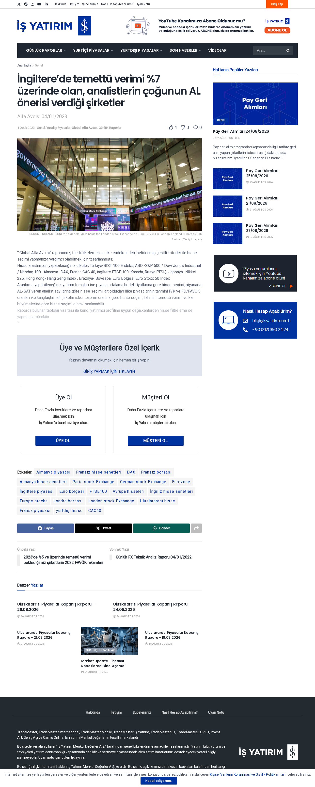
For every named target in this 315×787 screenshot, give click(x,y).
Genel (39, 65)
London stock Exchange (111, 501)
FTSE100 (98, 491)
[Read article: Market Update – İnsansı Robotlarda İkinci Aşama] (109, 641)
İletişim (74, 4)
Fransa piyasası (35, 510)
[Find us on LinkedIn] (46, 4)
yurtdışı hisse (69, 510)
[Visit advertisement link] (208, 26)
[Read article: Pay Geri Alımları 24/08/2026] (255, 103)
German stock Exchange (143, 481)
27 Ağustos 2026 (261, 237)
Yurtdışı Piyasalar (139, 50)
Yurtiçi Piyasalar (91, 50)
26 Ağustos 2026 (32, 616)
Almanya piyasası (53, 472)
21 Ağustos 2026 (32, 643)
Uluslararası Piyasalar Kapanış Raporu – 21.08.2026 (43, 635)
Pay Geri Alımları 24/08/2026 (241, 131)
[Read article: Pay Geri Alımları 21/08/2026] (227, 206)
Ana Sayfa (24, 65)
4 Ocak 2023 (26, 128)
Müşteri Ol (155, 440)
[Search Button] (288, 50)
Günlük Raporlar (44, 50)
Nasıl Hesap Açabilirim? (117, 4)
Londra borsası (68, 501)
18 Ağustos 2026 (160, 643)
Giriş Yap (277, 4)
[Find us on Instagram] (32, 4)
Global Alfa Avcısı (84, 128)
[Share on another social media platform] (196, 528)
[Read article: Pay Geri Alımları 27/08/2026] (227, 233)
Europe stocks (34, 501)
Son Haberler (183, 50)
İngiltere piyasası (37, 491)
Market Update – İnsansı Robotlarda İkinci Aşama (103, 663)
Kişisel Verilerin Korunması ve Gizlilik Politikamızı (247, 774)
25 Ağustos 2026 (261, 182)
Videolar (217, 50)
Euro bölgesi (71, 491)
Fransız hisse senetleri (98, 472)
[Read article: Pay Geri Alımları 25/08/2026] (227, 178)
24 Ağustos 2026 (128, 616)
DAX (131, 472)
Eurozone (181, 481)
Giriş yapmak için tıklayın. (109, 371)
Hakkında (60, 4)
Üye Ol (63, 440)
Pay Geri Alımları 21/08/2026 (262, 201)
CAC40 (94, 510)
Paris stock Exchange (93, 481)
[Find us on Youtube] (39, 4)
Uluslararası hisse (157, 501)
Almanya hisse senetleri (43, 481)
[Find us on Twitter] (19, 4)
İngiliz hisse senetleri (171, 491)
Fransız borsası (156, 472)
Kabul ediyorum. (158, 781)
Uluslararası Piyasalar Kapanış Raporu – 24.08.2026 (152, 606)
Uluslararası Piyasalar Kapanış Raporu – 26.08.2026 (56, 606)
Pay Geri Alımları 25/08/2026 (262, 173)
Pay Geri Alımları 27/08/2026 (262, 228)
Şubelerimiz (90, 4)
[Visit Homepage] (54, 25)
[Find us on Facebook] (26, 4)
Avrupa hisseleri (128, 491)
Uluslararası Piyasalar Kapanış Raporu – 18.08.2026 (171, 635)
